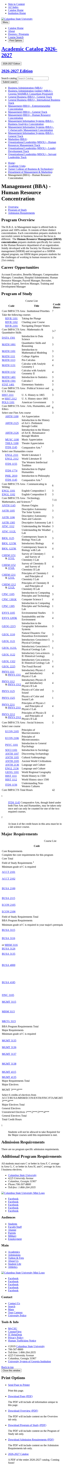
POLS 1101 (8, 402)
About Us (13, 1261)
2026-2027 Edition (17, 71)
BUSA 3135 (8, 953)
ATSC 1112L (9, 531)
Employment (15, 1239)
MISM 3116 (11, 945)
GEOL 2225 (8, 666)
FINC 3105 (8, 995)
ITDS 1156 (11, 784)
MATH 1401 (9, 377)
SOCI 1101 (11, 750)
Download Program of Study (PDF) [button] (27, 1425)
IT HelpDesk (15, 1334)
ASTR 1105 (8, 510)
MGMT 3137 (9, 1054)
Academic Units (16, 166)
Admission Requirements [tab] (21, 213)
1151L (11, 558)
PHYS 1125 (8, 691)
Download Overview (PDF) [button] (23, 1410)
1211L (11, 577)
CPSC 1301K (9, 599)
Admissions (14, 1254)
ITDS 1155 (11, 463)
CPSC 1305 (8, 606)
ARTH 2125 (12, 423)
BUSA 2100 (8, 888)
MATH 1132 (8, 372)
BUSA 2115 (8, 898)
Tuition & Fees (16, 1257)
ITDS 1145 (11, 447)
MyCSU (12, 1328)
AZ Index (13, 7)
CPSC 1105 (8, 594)
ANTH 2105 (12, 761)
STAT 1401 (8, 384)
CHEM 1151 (9, 555)
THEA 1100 (11, 443)
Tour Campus (15, 1312)
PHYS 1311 (14, 674)
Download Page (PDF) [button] (20, 1396)
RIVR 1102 (11, 322)
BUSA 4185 (8, 982)
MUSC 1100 (12, 439)
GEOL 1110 (8, 634)
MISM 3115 (8, 1011)
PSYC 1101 (11, 744)
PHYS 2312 (14, 717)
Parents (12, 1233)
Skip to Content (16, 4)
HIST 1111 (11, 775)
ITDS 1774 (11, 470)
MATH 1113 (8, 360)
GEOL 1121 (8, 641)
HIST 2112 (11, 398)
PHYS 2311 (14, 707)
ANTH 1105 (12, 757)
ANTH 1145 (8, 505)
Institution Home (17, 13)
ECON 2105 (12, 731)
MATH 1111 (8, 356)
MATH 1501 (9, 380)
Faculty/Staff (15, 1226)
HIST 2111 (8, 395)
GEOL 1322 (8, 661)
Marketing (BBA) (17, 139)
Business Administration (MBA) (25, 87)
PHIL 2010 (11, 475)
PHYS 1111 (8, 671)
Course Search (16, 37)
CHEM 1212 (9, 584)
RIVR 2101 (11, 325)
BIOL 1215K (9, 543)
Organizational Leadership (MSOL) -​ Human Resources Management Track (32, 144)
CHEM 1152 (9, 565)
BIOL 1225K (9, 548)
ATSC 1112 (8, 526)
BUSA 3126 (8, 948)
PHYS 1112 (8, 681)
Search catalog (9, 78)
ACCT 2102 (8, 878)
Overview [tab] (13, 206)
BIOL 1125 (8, 538)
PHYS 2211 (8, 704)
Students (12, 1223)
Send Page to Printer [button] (19, 1384)
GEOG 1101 (12, 772)
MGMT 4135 (9, 1077)
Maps (11, 1309)
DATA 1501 (8, 337)
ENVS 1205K (9, 618)
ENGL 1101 (8, 490)
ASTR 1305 (8, 522)
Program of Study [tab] (17, 209)
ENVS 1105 (8, 612)
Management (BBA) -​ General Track (27, 112)
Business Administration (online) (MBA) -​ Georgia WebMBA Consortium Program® (30, 92)
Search (11, 1306)
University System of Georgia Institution (29, 1361)
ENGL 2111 (11, 455)
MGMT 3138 (9, 1063)
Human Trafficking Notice (22, 1340)
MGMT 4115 (9, 1071)
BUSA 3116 (8, 938)
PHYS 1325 (8, 697)
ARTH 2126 (12, 432)
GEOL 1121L (9, 647)
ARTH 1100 (11, 416)
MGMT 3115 (9, 1001)
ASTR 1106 (8, 517)
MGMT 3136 (9, 1047)
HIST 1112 (11, 779)
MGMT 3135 (9, 1040)
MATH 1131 (8, 365)
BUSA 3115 (8, 930)
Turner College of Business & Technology (30, 169)
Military (12, 1236)
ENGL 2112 (11, 458)
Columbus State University (22, 1175)
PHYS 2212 (8, 714)
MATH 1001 (9, 344)
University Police (17, 1315)
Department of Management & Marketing (30, 172)
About (11, 31)
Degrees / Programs (18, 34)
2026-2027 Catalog (18, 1454)
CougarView (15, 1331)
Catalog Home (16, 10)
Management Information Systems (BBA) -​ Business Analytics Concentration (31, 122)
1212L (11, 587)
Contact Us (14, 1303)
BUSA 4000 (8, 965)
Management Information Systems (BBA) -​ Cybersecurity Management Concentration (31, 129)
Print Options (15, 40)
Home (11, 163)
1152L (11, 568)
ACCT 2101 (8, 872)
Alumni (12, 1229)
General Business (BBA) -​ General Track (30, 96)
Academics (14, 1251)
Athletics (12, 1267)
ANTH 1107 (12, 753)
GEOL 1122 (8, 654)
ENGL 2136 (12, 768)
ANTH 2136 (12, 764)
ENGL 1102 (8, 494)
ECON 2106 (12, 738)
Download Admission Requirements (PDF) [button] (31, 1439)
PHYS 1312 (14, 684)
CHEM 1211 (9, 574)
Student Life (14, 1264)
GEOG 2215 (9, 626)
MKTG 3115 (9, 1021)
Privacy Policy (16, 1337)
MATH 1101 (8, 351)
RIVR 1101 (11, 318)
